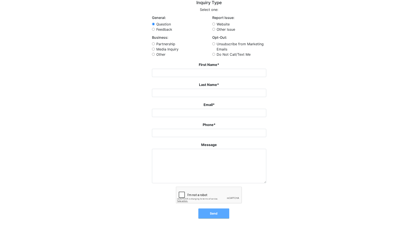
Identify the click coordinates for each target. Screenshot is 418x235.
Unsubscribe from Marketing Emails (240, 46)
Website (223, 24)
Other (160, 54)
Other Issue (226, 29)
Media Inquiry (167, 49)
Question (163, 24)
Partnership (165, 44)
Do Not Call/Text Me (234, 54)
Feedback (164, 29)
